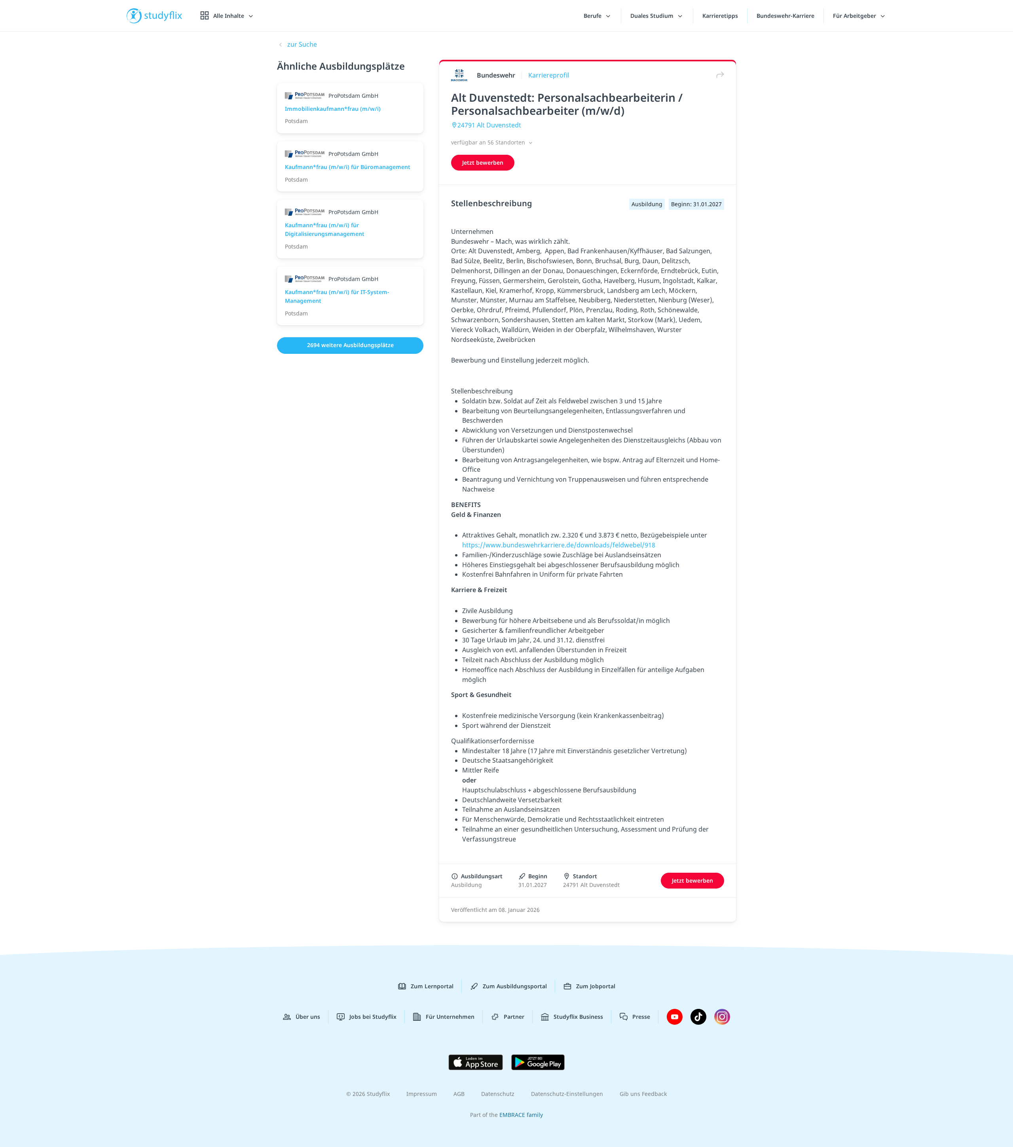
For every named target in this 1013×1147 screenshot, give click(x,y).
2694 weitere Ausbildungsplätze (350, 345)
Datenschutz (497, 1094)
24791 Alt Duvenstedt (489, 125)
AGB (459, 1094)
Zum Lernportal (432, 986)
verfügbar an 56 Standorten (489, 142)
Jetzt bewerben (482, 162)
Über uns (308, 1016)
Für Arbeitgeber (855, 15)
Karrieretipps (720, 15)
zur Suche (302, 44)
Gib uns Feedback (643, 1094)
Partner (514, 1016)
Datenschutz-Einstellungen (567, 1094)
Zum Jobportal (595, 986)
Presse (641, 1016)
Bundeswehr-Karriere (785, 15)
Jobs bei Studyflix (372, 1016)
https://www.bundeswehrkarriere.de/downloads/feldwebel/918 (558, 545)
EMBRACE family (521, 1115)
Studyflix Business (578, 1016)
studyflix (163, 15)
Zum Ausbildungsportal (515, 986)
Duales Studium (652, 15)
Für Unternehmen (450, 1016)
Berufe (593, 15)
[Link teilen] (718, 75)
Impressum (421, 1094)
